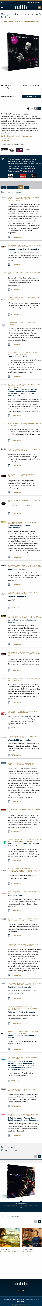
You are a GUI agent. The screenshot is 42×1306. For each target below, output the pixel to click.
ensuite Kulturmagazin (17, 565)
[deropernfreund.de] (3, 1089)
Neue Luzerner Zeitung (17, 1007)
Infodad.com (13, 810)
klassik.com (12, 384)
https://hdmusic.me (15, 197)
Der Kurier (12, 679)
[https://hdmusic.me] (3, 197)
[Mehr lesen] (17, 233)
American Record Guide (17, 449)
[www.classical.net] (3, 522)
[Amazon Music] (32, 108)
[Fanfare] (3, 272)
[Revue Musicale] (3, 616)
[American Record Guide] (3, 449)
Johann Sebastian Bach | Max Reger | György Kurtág (21, 1206)
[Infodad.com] (3, 809)
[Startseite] (21, 7)
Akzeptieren (16, 1305)
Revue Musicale (14, 616)
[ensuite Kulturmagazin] (3, 565)
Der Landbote (13, 983)
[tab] (3, 187)
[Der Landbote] (3, 983)
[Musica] (3, 763)
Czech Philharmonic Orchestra (11, 136)
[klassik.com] (3, 384)
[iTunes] (35, 108)
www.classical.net (15, 522)
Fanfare (11, 272)
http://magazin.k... (15, 387)
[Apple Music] (28, 108)
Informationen (25, 1305)
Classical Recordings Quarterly (20, 919)
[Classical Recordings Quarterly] (3, 919)
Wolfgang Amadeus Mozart (9, 1251)
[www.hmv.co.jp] (3, 1114)
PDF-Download (16, 237)
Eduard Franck (27, 1251)
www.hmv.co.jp (14, 1114)
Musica (11, 763)
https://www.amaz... (21, 247)
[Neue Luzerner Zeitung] (3, 1007)
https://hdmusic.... (15, 200)
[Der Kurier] (3, 679)
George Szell (5, 140)
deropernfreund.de (15, 1089)
